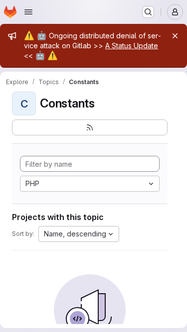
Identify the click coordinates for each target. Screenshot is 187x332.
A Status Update (131, 45)
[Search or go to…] (148, 12)
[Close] (175, 36)
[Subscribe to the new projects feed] (90, 127)
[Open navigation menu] (28, 12)
